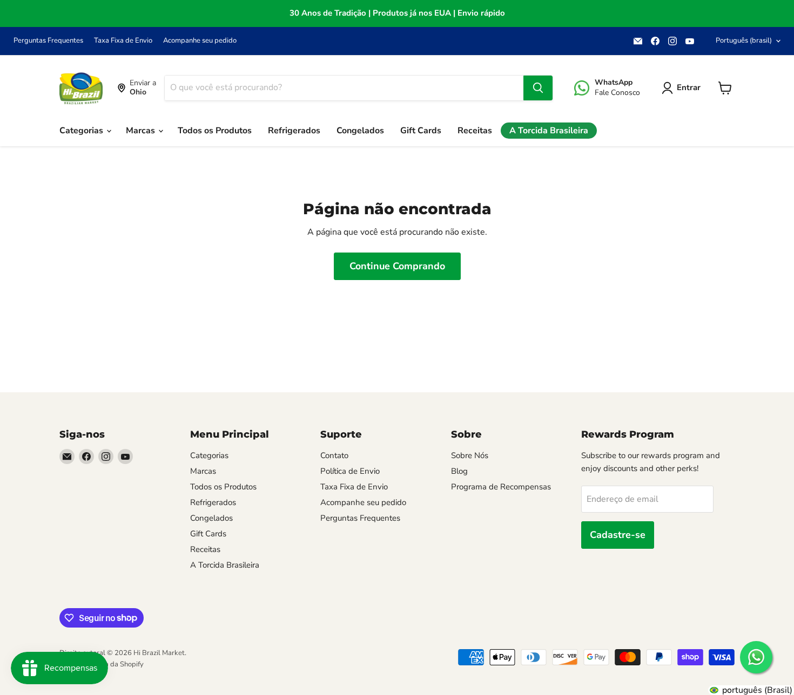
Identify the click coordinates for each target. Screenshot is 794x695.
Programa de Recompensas (501, 486)
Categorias (82, 131)
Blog (459, 471)
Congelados (360, 131)
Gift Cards (420, 131)
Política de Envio (350, 471)
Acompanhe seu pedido (200, 41)
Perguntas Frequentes (48, 41)
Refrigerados (294, 131)
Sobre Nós (469, 455)
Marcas (141, 131)
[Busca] (538, 88)
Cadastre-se (617, 534)
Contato (334, 455)
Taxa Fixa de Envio (123, 41)
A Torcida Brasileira (548, 131)
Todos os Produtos (215, 131)
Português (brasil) (744, 40)
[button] (683, 87)
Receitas (474, 131)
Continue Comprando (397, 266)
